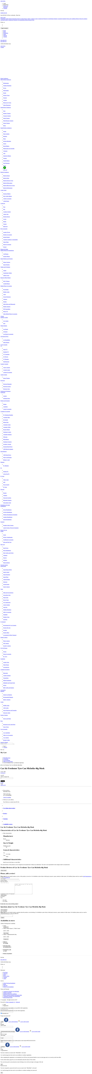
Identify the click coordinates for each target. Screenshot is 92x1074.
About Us (5, 973)
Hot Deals (5, 972)
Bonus (4, 984)
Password (13, 1010)
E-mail (14, 1008)
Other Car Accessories (8, 761)
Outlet (4, 34)
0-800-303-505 (4, 12)
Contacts (5, 36)
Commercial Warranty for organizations (11, 996)
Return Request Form (7, 997)
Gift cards (5, 985)
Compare (5, 8)
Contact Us (6, 927)
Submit (2, 917)
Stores (4, 974)
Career (4, 978)
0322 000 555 (3, 41)
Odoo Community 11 (10, 1002)
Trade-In (5, 35)
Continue (3, 1046)
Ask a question (4, 909)
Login (2, 1021)
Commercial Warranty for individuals (11, 991)
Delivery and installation (8, 986)
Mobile (18, 1040)
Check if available (7, 797)
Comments (8, 893)
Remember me (5, 1013)
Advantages (3, 878)
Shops (4, 31)
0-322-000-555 (6, 877)
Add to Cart (3, 785)
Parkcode (18, 1002)
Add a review (3, 870)
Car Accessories (6, 760)
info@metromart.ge (87, 876)
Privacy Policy (6, 976)
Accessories (5, 759)
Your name (3, 1035)
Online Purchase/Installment (9, 983)
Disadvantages (4, 880)
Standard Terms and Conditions (10, 993)
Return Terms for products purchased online (12, 995)
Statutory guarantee (7, 992)
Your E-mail (3, 1025)
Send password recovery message (8, 1031)
